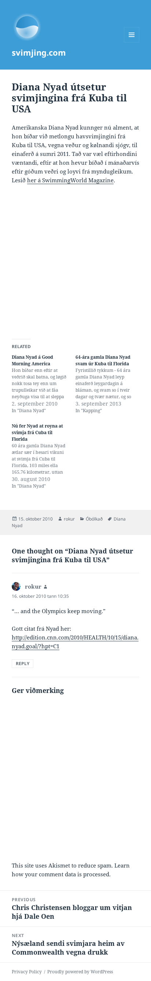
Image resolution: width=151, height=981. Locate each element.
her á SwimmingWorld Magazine (70, 180)
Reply (22, 663)
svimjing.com (39, 52)
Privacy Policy (27, 972)
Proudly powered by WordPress (80, 972)
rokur (69, 519)
